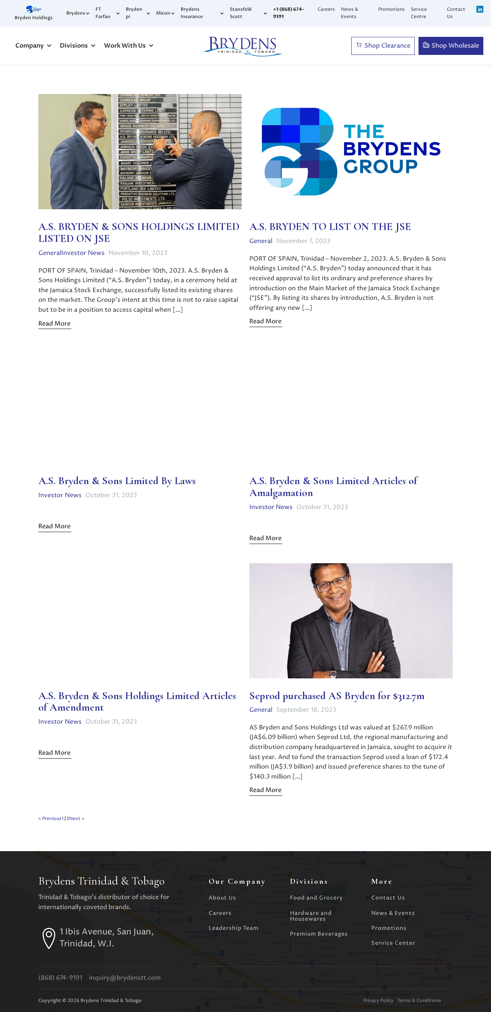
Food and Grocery (316, 898)
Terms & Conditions (419, 1000)
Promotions (391, 9)
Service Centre (419, 13)
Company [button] (29, 45)
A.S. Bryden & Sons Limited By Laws (117, 480)
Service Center (393, 943)
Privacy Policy (378, 1000)
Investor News (83, 253)
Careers (326, 9)
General (49, 253)
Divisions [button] (74, 45)
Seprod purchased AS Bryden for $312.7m (337, 695)
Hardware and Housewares (311, 916)
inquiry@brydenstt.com (125, 978)
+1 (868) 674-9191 (288, 13)
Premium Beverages (319, 934)
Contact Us (456, 13)
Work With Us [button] (125, 45)
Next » (76, 818)
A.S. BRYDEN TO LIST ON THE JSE (330, 226)
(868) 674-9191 (60, 978)
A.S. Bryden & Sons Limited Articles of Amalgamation (333, 486)
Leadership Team (234, 928)
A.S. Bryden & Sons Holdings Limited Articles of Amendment (137, 701)
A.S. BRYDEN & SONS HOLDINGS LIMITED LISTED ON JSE (138, 232)
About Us (222, 898)
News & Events (349, 13)
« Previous (49, 818)
